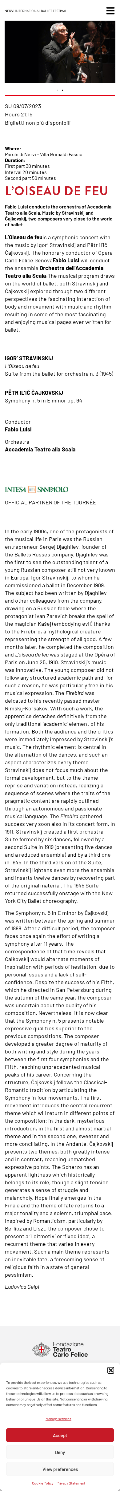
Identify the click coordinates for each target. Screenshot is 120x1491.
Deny (60, 1452)
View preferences (60, 1469)
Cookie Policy (43, 1483)
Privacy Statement (71, 1483)
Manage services (58, 1418)
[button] (111, 1370)
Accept (60, 1435)
